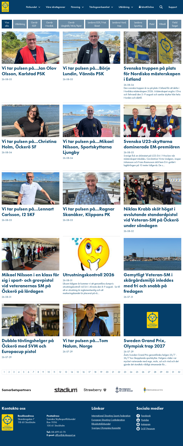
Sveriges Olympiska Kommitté (106, 428)
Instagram (145, 424)
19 (101, 371)
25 (137, 371)
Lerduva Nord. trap (119, 24)
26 (143, 371)
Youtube (145, 420)
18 (95, 371)
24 (131, 371)
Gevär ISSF (34, 24)
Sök (161, 7)
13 (66, 371)
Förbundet (31, 7)
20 (107, 371)
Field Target (175, 24)
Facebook (146, 415)
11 (54, 371)
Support (173, 7)
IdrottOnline (147, 7)
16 (83, 371)
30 (167, 371)
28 (155, 371)
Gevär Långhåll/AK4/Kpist (71, 24)
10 (48, 371)
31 (173, 371)
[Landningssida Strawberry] (94, 390)
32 (179, 371)
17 (89, 371)
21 (113, 371)
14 (72, 371)
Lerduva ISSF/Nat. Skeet (97, 24)
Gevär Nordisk (49, 24)
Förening (76, 7)
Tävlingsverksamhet (99, 7)
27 (149, 371)
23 (125, 371)
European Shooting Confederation (108, 419)
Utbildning (124, 7)
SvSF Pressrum (148, 428)
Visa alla (7, 24)
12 (60, 371)
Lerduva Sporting (138, 24)
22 (119, 371)
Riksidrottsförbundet (101, 423)
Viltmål (162, 24)
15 (77, 371)
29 (161, 371)
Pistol (151, 24)
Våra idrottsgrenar (55, 7)
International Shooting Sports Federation (111, 415)
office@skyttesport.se (65, 435)
